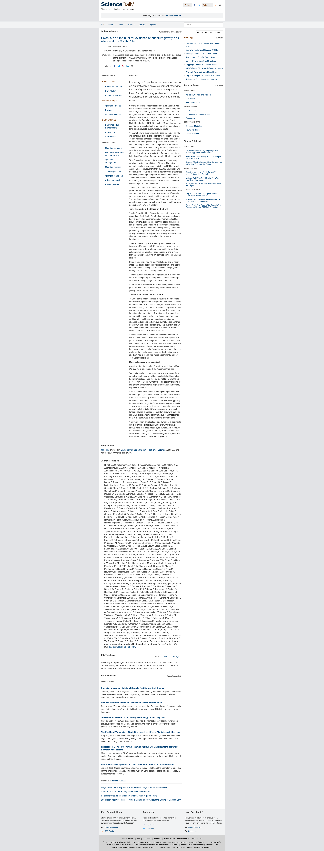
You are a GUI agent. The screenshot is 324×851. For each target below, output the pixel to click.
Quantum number (113, 166)
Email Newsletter (111, 827)
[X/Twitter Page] (199, 5)
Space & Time (108, 81)
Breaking (188, 37)
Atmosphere (110, 132)
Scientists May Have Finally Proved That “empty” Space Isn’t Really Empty (202, 173)
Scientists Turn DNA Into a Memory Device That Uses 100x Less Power (203, 200)
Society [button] (142, 24)
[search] (220, 25)
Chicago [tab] (175, 656)
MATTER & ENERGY (191, 106)
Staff (138, 838)
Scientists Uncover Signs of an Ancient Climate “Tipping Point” (129, 795)
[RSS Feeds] (215, 5)
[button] (200, 32)
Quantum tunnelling (114, 175)
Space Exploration (113, 86)
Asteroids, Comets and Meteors (198, 94)
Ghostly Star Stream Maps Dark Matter (201, 53)
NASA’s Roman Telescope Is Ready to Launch (204, 68)
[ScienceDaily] (117, 4)
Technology (190, 118)
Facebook (150, 824)
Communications (192, 133)
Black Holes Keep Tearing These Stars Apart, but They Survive (204, 157)
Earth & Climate (109, 119)
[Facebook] (114, 66)
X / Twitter (150, 828)
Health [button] (111, 24)
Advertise (157, 838)
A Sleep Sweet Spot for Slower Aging (200, 57)
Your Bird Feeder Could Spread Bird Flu (202, 50)
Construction (191, 110)
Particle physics (112, 184)
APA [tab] (165, 656)
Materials (105, 449)
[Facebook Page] (194, 5)
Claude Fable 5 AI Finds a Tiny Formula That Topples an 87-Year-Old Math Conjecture (204, 206)
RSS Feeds (109, 831)
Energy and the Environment (112, 126)
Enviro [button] (131, 24)
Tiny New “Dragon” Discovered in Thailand (203, 75)
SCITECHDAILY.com (119, 781)
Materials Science (113, 114)
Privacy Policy (169, 838)
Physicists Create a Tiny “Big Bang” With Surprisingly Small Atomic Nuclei (202, 151)
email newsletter (173, 15)
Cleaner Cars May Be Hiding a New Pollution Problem (125, 791)
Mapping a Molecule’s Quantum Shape (201, 64)
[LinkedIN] (127, 66)
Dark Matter (110, 90)
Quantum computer (113, 147)
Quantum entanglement (111, 161)
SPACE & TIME (189, 91)
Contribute (147, 838)
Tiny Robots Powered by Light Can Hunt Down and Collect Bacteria (202, 194)
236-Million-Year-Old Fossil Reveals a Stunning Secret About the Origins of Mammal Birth (141, 799)
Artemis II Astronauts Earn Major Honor (201, 72)
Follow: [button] (188, 5)
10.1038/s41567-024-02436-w (122, 646)
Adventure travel (112, 180)
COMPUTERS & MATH (192, 122)
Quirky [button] (153, 24)
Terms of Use (196, 838)
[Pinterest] (123, 66)
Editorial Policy (183, 838)
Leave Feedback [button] (195, 827)
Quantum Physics (113, 105)
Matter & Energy (109, 100)
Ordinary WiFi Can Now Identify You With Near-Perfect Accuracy (202, 179)
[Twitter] (118, 66)
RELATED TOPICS (108, 75)
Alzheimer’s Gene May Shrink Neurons (201, 79)
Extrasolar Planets (113, 95)
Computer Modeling (194, 126)
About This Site (128, 838)
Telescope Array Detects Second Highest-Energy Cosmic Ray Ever (133, 717)
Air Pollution (110, 136)
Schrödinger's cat (113, 171)
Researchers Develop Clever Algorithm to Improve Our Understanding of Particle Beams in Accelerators (139, 748)
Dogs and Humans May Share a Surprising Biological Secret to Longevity (134, 787)
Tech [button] (121, 24)
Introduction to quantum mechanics (114, 154)
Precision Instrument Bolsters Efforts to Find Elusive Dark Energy (132, 687)
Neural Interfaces (193, 129)
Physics (108, 110)
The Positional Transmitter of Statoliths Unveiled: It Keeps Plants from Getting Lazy (140, 732)
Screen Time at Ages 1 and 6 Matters (201, 61)
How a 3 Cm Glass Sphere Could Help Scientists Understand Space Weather (137, 764)
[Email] (131, 66)
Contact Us (192, 831)
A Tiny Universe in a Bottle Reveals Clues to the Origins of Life (203, 184)
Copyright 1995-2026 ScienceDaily (116, 842)
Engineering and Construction (198, 114)
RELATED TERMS (108, 142)
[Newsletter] (220, 5)
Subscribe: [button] (207, 5)
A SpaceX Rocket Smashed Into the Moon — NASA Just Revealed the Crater (204, 163)
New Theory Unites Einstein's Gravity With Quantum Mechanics (131, 702)
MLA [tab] (157, 656)
